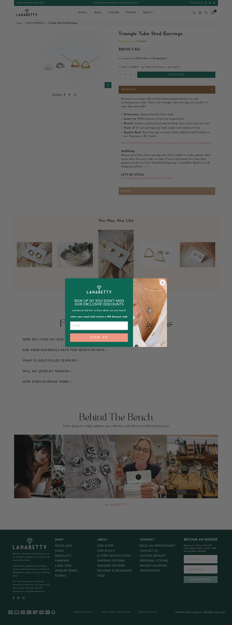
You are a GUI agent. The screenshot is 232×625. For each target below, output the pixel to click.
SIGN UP (99, 337)
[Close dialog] (163, 283)
